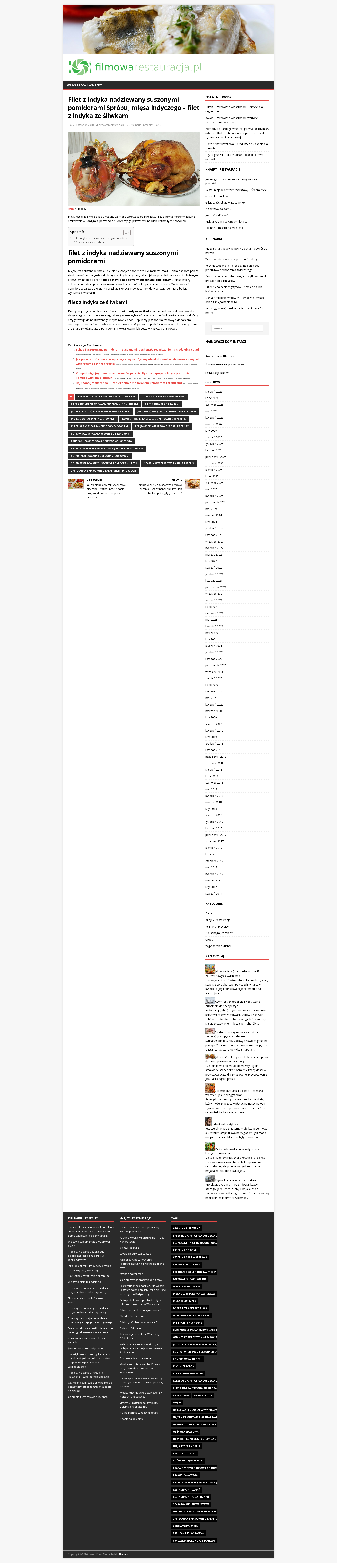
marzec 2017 (213, 880)
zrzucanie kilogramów (188, 1533)
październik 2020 (215, 665)
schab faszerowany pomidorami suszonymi (100, 456)
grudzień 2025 (214, 444)
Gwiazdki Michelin (130, 1328)
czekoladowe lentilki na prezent (195, 1272)
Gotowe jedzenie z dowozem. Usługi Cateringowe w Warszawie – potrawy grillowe (141, 1382)
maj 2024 (211, 509)
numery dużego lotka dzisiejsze (194, 1424)
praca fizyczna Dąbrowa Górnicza (196, 1468)
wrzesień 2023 (214, 541)
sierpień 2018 (213, 769)
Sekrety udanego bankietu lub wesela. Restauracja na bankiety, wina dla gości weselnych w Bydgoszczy (143, 1290)
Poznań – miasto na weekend (224, 228)
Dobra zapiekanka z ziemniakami (163, 396)
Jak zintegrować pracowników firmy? (141, 1279)
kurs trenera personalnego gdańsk (197, 1388)
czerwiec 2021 (214, 613)
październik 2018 (215, 756)
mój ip (177, 1402)
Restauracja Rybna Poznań (191, 1497)
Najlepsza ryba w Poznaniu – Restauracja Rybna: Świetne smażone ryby (142, 1264)
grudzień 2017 (214, 822)
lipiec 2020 (212, 685)
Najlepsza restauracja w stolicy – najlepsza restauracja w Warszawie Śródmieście (141, 1348)
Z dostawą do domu (218, 209)
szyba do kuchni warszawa (191, 1504)
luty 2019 (211, 737)
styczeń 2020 (213, 724)
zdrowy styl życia (185, 1526)
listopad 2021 (213, 580)
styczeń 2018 (213, 815)
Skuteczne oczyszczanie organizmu (89, 1276)
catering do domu (185, 1250)
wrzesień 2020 (214, 672)
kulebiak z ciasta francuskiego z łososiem (99, 426)
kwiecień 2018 (214, 796)
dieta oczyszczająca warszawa (194, 1293)
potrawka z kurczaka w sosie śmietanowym (100, 433)
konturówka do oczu (187, 1359)
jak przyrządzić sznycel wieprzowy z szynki (100, 411)
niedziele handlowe (217, 196)
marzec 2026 (213, 424)
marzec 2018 (213, 802)
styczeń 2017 (213, 893)
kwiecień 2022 (214, 548)
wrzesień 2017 (214, 841)
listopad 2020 (213, 659)
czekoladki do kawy (186, 1264)
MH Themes (121, 1554)
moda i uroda (203, 1395)
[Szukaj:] (237, 328)
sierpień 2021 (213, 600)
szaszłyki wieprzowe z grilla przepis (169, 463)
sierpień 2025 (213, 469)
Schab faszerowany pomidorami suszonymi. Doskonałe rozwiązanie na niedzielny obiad (137, 349)
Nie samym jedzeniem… (220, 933)
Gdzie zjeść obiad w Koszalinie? (225, 202)
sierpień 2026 (213, 391)
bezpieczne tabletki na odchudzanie (197, 1243)
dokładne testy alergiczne (191, 1315)
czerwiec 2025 (214, 483)
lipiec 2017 (212, 854)
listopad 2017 (213, 828)
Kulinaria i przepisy (142, 125)
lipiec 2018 (212, 776)
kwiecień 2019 (214, 730)
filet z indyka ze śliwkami (91, 242)
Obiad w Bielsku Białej (132, 1316)
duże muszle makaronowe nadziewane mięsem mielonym (210, 1330)
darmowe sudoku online (189, 1279)
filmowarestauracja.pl (112, 125)
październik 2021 (215, 587)
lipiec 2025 (212, 476)
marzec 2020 (213, 711)
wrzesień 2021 (214, 593)
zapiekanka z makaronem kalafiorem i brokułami (104, 470)
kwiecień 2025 (214, 496)
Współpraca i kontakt (84, 85)
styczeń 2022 (213, 567)
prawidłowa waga (185, 1475)
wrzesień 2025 (214, 463)
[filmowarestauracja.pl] (168, 51)
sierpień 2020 (213, 678)
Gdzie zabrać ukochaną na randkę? (140, 1310)
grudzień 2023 (214, 528)
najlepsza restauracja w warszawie (197, 1410)
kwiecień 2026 (214, 417)
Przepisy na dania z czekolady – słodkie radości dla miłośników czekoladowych (87, 1256)
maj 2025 (211, 489)
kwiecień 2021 (214, 626)
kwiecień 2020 (214, 704)
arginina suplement (186, 1228)
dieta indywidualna (186, 1286)
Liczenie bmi (181, 1395)
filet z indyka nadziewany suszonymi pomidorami (101, 238)
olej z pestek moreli (186, 1446)
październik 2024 (215, 502)
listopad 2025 (213, 450)
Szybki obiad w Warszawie (135, 1253)
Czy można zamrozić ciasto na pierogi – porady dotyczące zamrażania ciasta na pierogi (91, 1387)
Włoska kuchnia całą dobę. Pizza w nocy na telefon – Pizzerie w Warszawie (140, 1368)
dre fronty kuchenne (187, 1322)
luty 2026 (211, 430)
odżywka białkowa (185, 1431)
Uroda (209, 939)
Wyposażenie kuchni (218, 946)
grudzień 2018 (214, 743)
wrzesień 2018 (214, 763)
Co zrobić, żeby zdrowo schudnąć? (88, 1397)
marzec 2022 (213, 554)
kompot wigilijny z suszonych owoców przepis (154, 419)
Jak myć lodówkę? (216, 215)
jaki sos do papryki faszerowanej (93, 419)
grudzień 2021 (214, 574)
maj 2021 (211, 619)
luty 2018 (211, 809)
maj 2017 (211, 867)
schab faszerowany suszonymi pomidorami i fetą (104, 463)
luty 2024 (211, 522)
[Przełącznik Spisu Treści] (125, 232)
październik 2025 (215, 457)
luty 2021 (211, 639)
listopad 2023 (213, 535)
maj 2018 (211, 789)
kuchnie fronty (183, 1366)
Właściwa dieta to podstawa (84, 1282)
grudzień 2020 (214, 652)
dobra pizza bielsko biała (190, 1308)
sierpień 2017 (213, 848)
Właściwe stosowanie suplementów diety (231, 259)
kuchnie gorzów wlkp (188, 1373)
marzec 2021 (213, 632)
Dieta (208, 913)
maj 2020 (211, 698)
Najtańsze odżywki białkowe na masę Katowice (204, 1417)
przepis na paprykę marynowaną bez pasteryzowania (107, 448)
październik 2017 (215, 835)
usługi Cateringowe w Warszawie (195, 1511)
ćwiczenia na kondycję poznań (194, 1540)
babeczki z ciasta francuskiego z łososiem (106, 396)
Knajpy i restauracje (217, 920)
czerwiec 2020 (214, 691)
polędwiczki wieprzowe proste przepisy (162, 426)
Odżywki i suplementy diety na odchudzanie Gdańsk (208, 1439)
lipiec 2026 (212, 398)
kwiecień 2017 (214, 874)
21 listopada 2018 (83, 125)
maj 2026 (211, 411)
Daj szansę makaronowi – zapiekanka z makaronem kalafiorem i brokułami (129, 383)
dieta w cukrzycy (184, 1301)
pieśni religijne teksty (188, 1460)
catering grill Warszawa (190, 1257)
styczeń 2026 (213, 437)
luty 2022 (211, 561)
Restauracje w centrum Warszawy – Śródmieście (236, 190)
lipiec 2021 (212, 607)
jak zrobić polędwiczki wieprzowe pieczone (166, 411)
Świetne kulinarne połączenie (85, 1348)
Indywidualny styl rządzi (226, 1124)
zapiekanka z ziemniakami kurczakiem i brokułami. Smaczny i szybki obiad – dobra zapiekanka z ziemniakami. (91, 1231)
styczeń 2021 (213, 646)
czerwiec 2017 (214, 861)
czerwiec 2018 (214, 782)
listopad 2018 (213, 750)
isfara (71, 208)
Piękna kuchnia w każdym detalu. (226, 221)
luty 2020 (211, 717)
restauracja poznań (186, 1489)
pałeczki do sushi (184, 1453)
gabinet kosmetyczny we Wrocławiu (197, 1337)
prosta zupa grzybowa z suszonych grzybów (101, 441)
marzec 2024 (213, 515)
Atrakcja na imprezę (131, 1274)
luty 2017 (211, 887)
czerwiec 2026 (214, 404)
